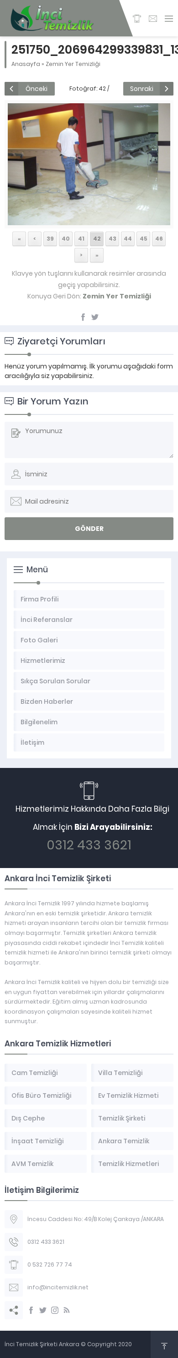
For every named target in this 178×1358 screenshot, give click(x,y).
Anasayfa (25, 64)
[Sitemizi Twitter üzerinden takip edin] (43, 1310)
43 (112, 238)
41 (81, 238)
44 (128, 238)
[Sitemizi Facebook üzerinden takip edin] (31, 1310)
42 (97, 238)
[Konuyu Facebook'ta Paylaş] (83, 317)
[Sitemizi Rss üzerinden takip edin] (66, 1310)
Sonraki (141, 88)
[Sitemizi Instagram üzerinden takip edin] (54, 1310)
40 (66, 238)
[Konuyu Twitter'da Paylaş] (95, 317)
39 (50, 238)
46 (159, 238)
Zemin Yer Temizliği (73, 64)
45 (143, 238)
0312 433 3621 (89, 845)
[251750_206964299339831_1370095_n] (89, 220)
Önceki (36, 88)
